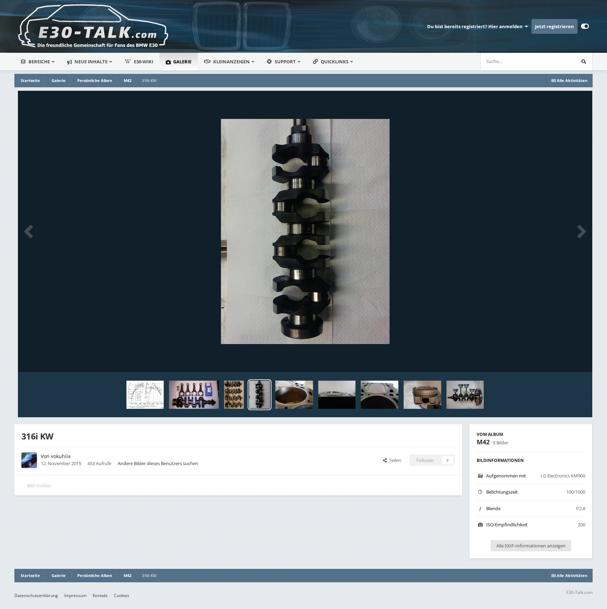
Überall (558, 61)
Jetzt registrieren (554, 26)
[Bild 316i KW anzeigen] (259, 395)
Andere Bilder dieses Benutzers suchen (158, 463)
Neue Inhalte (90, 61)
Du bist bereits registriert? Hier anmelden (476, 26)
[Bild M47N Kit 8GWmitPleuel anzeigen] (194, 395)
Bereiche (39, 61)
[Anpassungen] (585, 26)
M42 (483, 442)
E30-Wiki (143, 61)
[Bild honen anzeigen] (294, 395)
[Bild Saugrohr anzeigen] (145, 395)
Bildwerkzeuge (561, 359)
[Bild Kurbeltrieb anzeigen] (465, 395)
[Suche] (583, 61)
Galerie (181, 61)
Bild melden (39, 485)
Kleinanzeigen (231, 61)
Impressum (75, 595)
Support (285, 61)
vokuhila (61, 456)
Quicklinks (335, 61)
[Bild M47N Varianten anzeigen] (234, 395)
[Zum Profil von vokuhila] (29, 460)
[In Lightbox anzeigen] (305, 231)
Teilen (394, 460)
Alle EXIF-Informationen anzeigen (531, 546)
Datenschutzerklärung (36, 595)
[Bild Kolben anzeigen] (422, 395)
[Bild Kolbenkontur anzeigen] (379, 395)
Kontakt (100, 595)
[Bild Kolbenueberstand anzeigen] (337, 395)
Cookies (121, 595)
